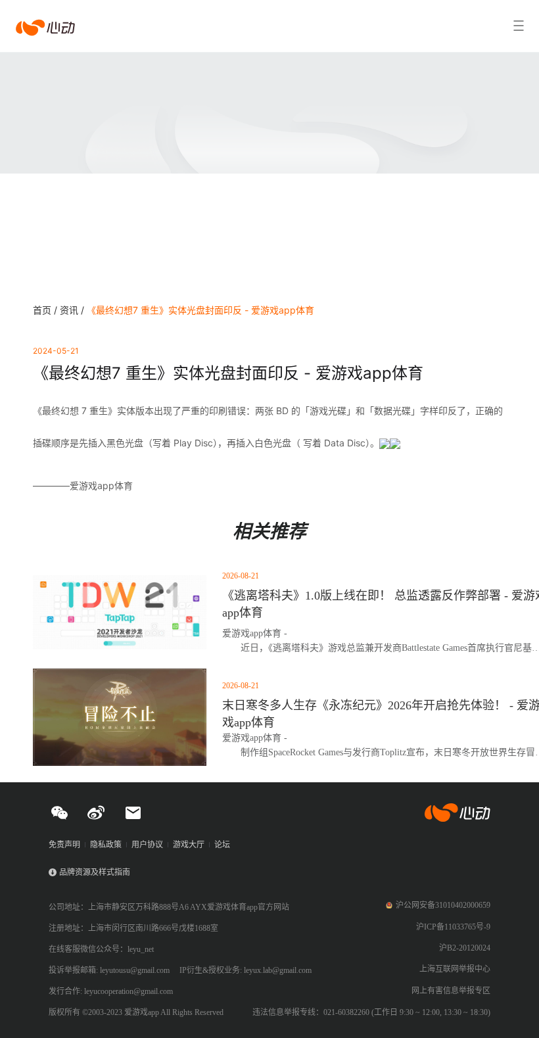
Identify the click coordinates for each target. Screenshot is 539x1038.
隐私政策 (106, 844)
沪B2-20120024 (464, 948)
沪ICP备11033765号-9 (453, 927)
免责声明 (64, 844)
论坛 (222, 844)
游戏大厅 (188, 844)
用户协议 (147, 844)
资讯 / (73, 310)
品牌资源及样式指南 (94, 872)
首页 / (46, 310)
